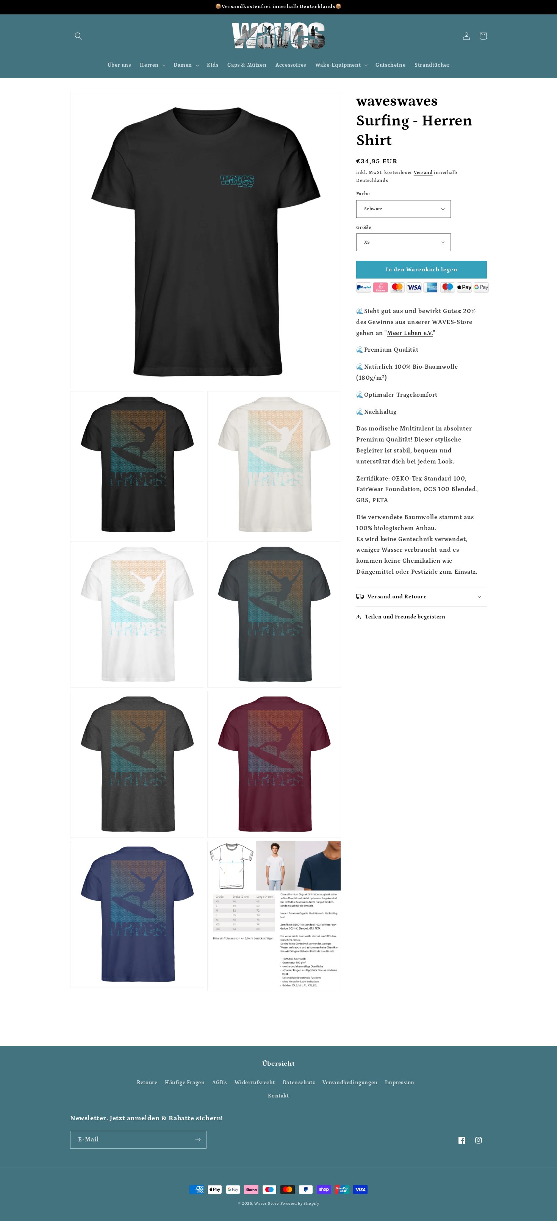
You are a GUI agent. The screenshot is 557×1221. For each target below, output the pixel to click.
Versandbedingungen (350, 1083)
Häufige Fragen (185, 1083)
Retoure (147, 1083)
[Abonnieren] (197, 1140)
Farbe (363, 194)
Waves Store (266, 1203)
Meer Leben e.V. (410, 332)
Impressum (399, 1083)
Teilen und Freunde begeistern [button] (405, 617)
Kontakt (278, 1096)
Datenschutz (299, 1083)
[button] (78, 36)
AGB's (219, 1083)
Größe (363, 227)
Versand (423, 172)
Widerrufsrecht (255, 1083)
